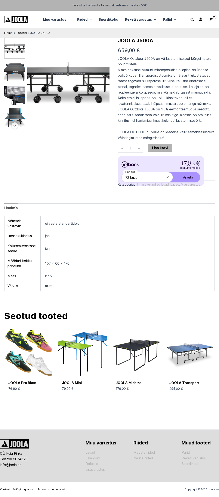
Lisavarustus (95, 469)
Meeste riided (144, 452)
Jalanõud (93, 458)
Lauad (174, 184)
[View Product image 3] (14, 94)
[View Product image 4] (14, 117)
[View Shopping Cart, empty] (211, 19)
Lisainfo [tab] (11, 208)
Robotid (92, 464)
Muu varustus (190, 184)
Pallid (186, 452)
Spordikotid (191, 464)
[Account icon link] (201, 19)
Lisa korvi (160, 148)
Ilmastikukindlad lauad (153, 184)
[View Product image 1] (14, 48)
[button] (68, 19)
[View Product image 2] (14, 71)
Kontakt (5, 489)
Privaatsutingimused (51, 489)
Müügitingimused (24, 489)
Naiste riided (143, 458)
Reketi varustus (194, 458)
